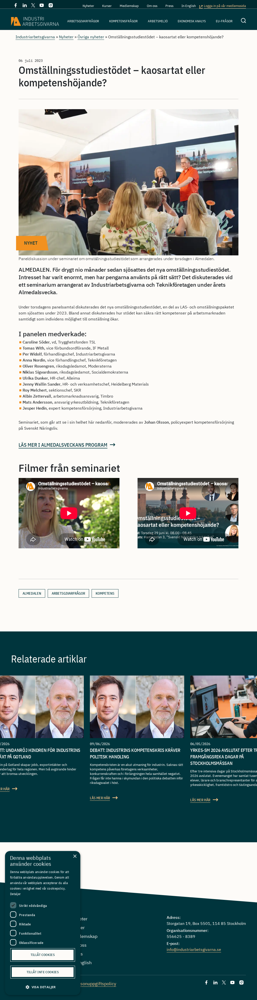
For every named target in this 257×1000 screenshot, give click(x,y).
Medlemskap (129, 6)
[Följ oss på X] (33, 5)
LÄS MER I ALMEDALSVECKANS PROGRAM (63, 444)
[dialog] (42, 923)
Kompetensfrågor (123, 21)
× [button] (75, 856)
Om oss (152, 6)
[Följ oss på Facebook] (15, 6)
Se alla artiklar (216, 662)
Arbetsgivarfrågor (83, 21)
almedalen (32, 593)
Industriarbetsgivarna (35, 36)
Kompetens (105, 593)
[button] (42, 987)
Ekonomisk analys (192, 21)
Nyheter (88, 6)
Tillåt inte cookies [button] (43, 972)
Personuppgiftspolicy (94, 983)
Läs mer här (100, 798)
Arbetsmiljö (158, 21)
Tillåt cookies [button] (43, 955)
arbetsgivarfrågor (68, 593)
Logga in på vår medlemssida (225, 6)
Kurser (107, 6)
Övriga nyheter (91, 36)
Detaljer (15, 894)
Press (169, 6)
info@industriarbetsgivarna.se (194, 949)
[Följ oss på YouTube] (41, 6)
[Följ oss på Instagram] (50, 6)
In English (188, 6)
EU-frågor (224, 21)
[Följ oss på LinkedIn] (24, 6)
